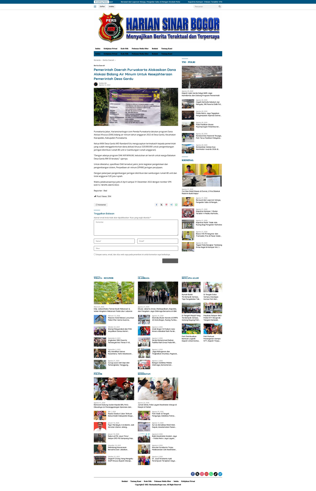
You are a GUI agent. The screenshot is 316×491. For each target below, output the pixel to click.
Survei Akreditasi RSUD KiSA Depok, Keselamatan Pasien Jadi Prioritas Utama (163, 426)
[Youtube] (206, 474)
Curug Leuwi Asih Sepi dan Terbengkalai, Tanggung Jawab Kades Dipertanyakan (120, 364)
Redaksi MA (103, 83)
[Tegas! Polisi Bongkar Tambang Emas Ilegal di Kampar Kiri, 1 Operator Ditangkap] (188, 246)
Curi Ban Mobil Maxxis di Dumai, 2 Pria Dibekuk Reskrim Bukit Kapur (201, 192)
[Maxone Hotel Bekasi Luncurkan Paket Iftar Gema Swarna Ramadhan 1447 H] (100, 319)
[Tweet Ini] (161, 205)
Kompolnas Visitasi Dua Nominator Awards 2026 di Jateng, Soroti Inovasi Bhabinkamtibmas (207, 148)
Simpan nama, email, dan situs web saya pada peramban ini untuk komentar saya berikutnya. (133, 254)
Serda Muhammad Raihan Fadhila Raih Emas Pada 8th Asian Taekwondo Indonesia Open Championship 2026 (163, 341)
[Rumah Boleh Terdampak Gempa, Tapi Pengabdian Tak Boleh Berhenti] (191, 287)
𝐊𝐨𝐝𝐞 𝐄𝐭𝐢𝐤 (124, 48)
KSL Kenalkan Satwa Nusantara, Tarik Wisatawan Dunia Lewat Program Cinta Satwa (119, 352)
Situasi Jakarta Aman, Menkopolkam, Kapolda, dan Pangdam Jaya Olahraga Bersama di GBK (157, 310)
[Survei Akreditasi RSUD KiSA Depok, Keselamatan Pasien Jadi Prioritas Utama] (144, 426)
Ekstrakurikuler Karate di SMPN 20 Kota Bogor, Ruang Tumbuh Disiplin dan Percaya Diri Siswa (165, 319)
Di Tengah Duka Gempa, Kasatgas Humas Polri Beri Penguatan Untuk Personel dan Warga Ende (212, 296)
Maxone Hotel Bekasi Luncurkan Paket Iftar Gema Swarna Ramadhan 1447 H (121, 319)
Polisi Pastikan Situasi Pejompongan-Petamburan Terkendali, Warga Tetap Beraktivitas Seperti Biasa (207, 125)
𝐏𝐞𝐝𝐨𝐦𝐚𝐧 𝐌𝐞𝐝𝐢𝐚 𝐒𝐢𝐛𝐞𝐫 (140, 48)
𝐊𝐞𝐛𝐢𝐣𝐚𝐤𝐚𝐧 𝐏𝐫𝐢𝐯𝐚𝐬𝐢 (110, 48)
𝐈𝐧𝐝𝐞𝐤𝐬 (97, 48)
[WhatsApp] (211, 474)
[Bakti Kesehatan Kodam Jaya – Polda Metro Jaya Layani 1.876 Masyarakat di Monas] (144, 438)
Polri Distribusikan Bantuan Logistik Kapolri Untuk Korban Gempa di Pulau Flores (191, 338)
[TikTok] (216, 474)
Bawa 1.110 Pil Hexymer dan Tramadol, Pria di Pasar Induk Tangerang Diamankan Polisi (208, 235)
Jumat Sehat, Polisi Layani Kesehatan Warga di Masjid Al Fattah (157, 406)
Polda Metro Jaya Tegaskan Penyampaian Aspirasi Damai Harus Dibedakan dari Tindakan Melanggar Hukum (208, 114)
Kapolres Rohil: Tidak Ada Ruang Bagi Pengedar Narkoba (209, 223)
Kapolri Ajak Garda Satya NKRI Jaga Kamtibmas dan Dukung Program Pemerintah (201, 94)
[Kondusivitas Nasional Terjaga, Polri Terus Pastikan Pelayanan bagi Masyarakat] (188, 137)
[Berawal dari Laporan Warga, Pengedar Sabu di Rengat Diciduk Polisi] (188, 201)
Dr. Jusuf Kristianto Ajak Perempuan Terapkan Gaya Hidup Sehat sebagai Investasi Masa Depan (164, 460)
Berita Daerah (99, 65)
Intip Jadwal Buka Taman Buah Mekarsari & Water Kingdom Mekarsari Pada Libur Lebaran (113, 310)
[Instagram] (202, 474)
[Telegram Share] (171, 205)
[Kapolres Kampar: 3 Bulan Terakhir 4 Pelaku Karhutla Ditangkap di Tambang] (188, 213)
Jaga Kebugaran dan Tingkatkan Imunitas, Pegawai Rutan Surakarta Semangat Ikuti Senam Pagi (164, 352)
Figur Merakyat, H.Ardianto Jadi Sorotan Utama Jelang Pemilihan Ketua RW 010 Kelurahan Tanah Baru (121, 426)
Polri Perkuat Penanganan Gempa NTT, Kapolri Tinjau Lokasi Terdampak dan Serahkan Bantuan (212, 338)
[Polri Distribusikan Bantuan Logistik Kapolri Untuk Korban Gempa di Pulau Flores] (191, 329)
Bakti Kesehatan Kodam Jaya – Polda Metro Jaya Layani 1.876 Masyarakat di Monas (164, 437)
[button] (219, 6)
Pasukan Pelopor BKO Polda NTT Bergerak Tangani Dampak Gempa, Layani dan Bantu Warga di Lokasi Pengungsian (213, 317)
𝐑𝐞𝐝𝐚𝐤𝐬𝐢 (155, 48)
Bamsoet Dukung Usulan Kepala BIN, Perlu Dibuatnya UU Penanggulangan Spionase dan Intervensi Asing (112, 406)
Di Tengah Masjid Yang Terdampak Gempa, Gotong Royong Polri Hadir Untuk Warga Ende (191, 317)
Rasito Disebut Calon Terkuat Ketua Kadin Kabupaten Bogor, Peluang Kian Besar (121, 415)
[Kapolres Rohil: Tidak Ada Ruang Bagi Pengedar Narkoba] (188, 224)
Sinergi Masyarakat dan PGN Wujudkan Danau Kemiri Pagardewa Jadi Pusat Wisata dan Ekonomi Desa (120, 330)
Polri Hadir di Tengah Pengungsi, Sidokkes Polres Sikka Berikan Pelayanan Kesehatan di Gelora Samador (164, 415)
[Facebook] (193, 474)
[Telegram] (220, 474)
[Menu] (95, 6)
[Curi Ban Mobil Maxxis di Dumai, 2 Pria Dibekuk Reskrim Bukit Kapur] (202, 175)
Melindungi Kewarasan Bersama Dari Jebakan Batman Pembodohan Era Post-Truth (118, 448)
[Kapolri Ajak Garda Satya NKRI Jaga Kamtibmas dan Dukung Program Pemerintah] (202, 77)
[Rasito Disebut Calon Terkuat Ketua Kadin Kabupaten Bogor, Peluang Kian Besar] (100, 415)
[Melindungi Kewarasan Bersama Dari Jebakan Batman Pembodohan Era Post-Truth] (100, 449)
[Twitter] (197, 474)
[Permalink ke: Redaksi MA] (96, 84)
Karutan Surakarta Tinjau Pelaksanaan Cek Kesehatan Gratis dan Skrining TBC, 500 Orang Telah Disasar (164, 448)
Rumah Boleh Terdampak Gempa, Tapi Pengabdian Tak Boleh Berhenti (190, 296)
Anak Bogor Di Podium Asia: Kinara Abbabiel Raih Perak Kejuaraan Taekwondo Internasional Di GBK (163, 330)
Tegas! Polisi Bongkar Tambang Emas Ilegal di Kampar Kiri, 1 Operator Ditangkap (209, 246)
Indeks (111, 6)
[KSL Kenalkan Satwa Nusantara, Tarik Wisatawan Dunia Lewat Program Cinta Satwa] (100, 353)
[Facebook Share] (156, 205)
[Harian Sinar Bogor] (158, 27)
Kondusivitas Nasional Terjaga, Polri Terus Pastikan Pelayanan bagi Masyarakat (208, 137)
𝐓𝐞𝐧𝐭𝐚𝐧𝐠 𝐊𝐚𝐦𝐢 (166, 48)
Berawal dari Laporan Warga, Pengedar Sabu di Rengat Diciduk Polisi (122, 2)
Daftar (102, 6)
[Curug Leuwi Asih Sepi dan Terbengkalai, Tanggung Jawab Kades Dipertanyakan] (100, 364)
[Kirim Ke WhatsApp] (176, 205)
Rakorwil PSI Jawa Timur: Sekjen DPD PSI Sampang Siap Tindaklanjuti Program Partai (120, 437)
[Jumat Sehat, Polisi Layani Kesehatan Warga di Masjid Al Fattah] (158, 388)
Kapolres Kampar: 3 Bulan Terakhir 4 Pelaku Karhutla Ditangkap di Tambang (193, 2)
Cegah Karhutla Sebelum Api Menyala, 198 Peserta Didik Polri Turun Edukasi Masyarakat (209, 103)
